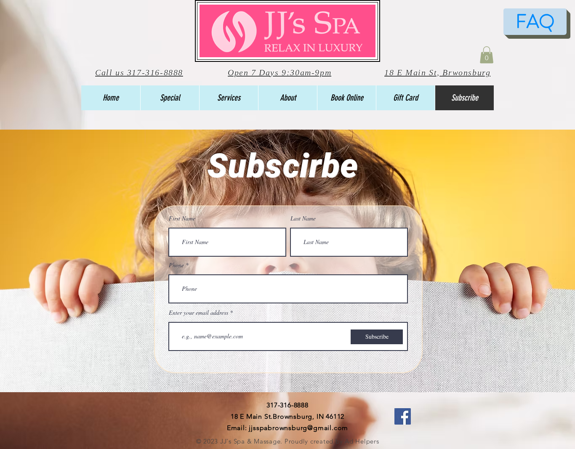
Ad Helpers (362, 441)
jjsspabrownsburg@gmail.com (298, 428)
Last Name (303, 218)
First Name (182, 218)
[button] (486, 55)
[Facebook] (402, 416)
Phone (176, 265)
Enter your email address (198, 313)
